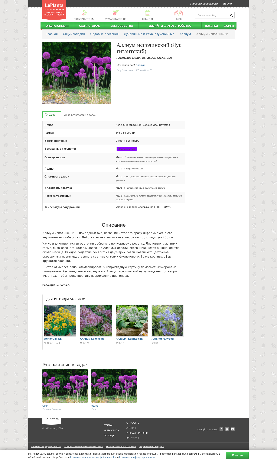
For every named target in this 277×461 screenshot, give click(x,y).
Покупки (211, 25)
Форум (229, 25)
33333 (94, 405)
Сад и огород (89, 25)
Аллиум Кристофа (92, 338)
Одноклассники (227, 429)
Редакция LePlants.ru (56, 285)
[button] (76, 73)
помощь (109, 435)
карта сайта (111, 430)
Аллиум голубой (163, 338)
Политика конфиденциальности (46, 446)
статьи (108, 425)
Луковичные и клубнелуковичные (149, 34)
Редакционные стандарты (151, 446)
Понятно (237, 455)
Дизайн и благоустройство (170, 25)
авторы (131, 427)
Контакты (132, 438)
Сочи (45, 405)
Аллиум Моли (53, 338)
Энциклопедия (57, 25)
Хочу (53, 114)
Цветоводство (121, 25)
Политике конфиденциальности (137, 457)
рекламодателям (137, 432)
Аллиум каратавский (130, 338)
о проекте (132, 422)
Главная (52, 34)
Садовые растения (104, 34)
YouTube (233, 429)
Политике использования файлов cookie (93, 457)
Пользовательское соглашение (121, 446)
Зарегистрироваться (204, 3)
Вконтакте (221, 429)
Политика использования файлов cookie (83, 446)
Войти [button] (227, 3)
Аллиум (185, 34)
